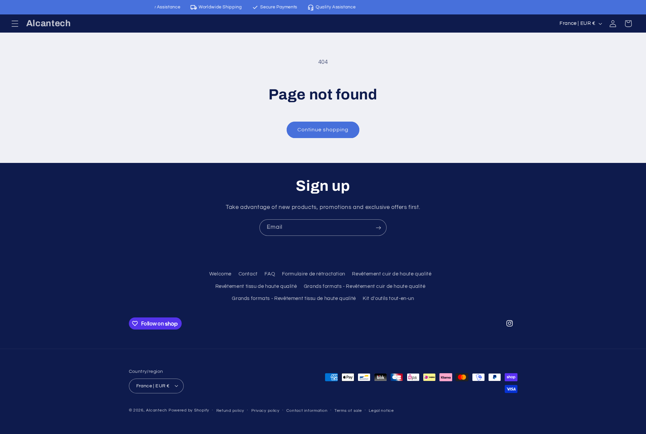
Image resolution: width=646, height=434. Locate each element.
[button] (15, 23)
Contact (248, 274)
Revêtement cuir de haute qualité (391, 274)
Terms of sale (348, 410)
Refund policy (230, 410)
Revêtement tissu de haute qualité (256, 286)
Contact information (306, 410)
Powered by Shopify (189, 410)
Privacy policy (265, 410)
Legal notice (381, 410)
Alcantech (156, 410)
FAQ (269, 274)
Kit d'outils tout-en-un (388, 298)
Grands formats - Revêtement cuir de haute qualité (365, 286)
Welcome (220, 274)
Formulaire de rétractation (313, 274)
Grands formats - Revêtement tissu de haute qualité (294, 298)
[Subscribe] (378, 227)
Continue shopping (323, 129)
